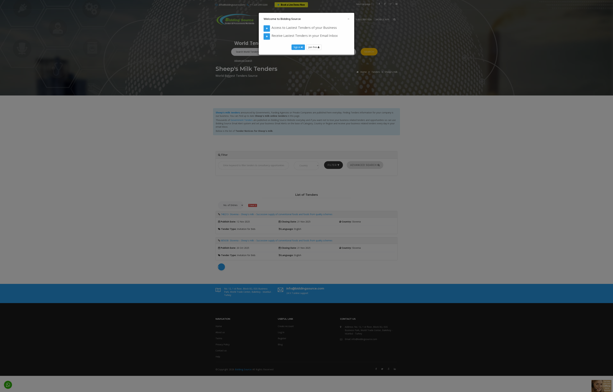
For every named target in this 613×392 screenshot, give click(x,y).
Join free (313, 50)
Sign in (297, 50)
